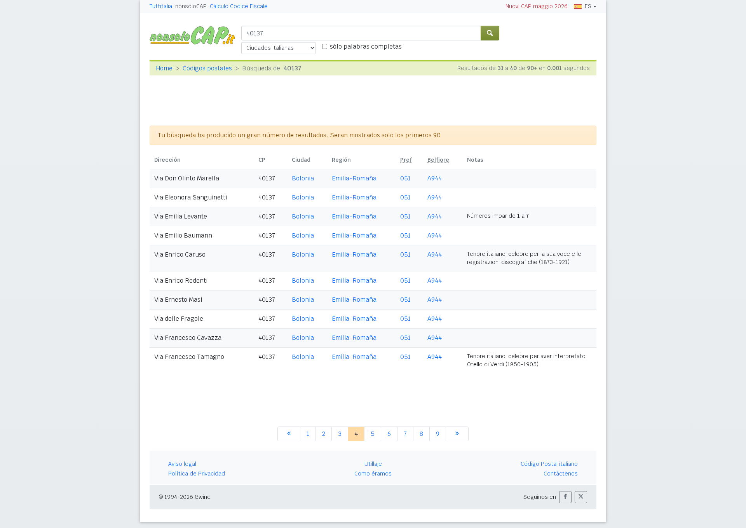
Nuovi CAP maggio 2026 (536, 6)
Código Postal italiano (549, 463)
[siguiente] (457, 434)
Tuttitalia (161, 6)
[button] (565, 497)
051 (405, 178)
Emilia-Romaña (354, 178)
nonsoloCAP (191, 6)
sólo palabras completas (366, 46)
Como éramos (373, 473)
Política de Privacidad (196, 473)
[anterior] (288, 434)
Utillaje (373, 463)
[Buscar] (490, 33)
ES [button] (588, 6)
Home (164, 68)
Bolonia (303, 178)
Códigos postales (207, 68)
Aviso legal (182, 463)
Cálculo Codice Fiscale (239, 6)
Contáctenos (561, 473)
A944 (434, 178)
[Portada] (195, 35)
